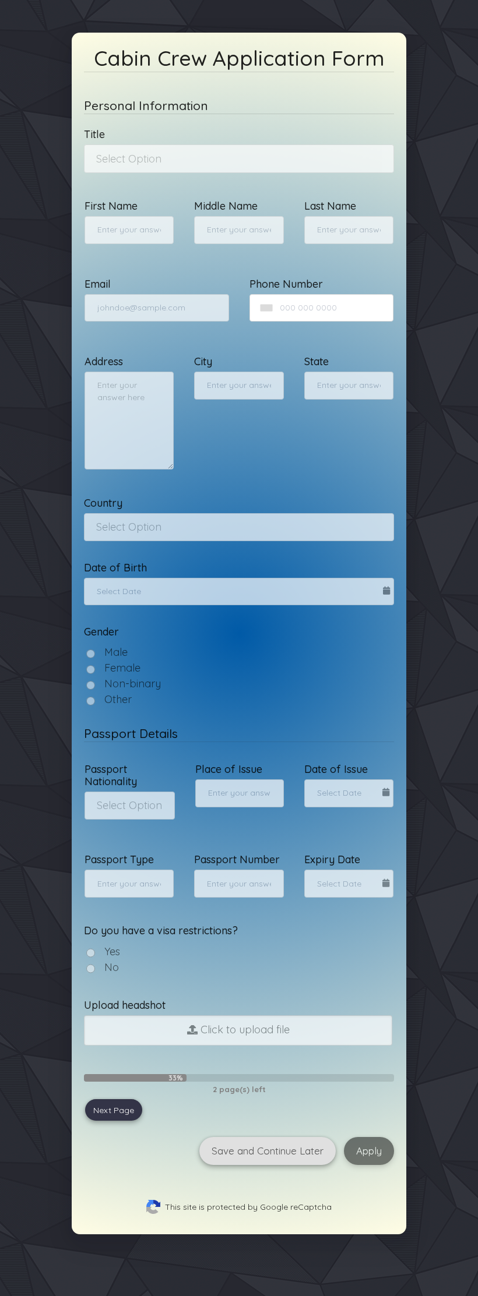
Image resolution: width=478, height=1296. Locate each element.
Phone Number (286, 284)
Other (118, 699)
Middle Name (226, 206)
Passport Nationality (111, 775)
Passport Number (237, 859)
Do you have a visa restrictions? (161, 930)
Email (98, 284)
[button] (239, 158)
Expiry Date (332, 859)
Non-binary (132, 683)
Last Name (330, 206)
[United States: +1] (264, 308)
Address (104, 361)
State (316, 361)
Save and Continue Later (268, 1151)
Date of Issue (336, 769)
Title (94, 134)
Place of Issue (228, 769)
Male (116, 652)
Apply (369, 1151)
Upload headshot (125, 1005)
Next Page (113, 1110)
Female (122, 667)
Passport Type (119, 859)
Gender (101, 632)
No (111, 967)
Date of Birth (115, 568)
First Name (111, 206)
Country (103, 503)
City (203, 361)
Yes (112, 951)
